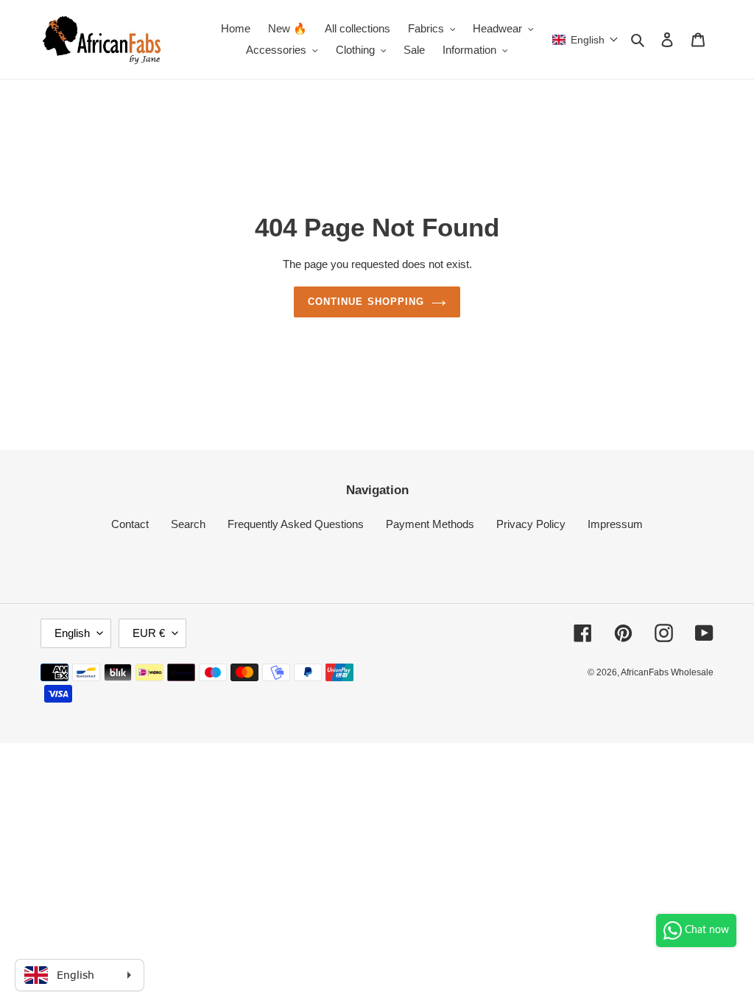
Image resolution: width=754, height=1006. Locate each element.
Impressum (615, 524)
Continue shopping (366, 301)
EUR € (149, 633)
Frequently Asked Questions (296, 524)
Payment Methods (430, 524)
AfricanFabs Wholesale (667, 672)
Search (188, 524)
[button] (585, 39)
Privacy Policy (531, 524)
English (72, 633)
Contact (130, 524)
